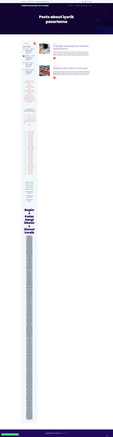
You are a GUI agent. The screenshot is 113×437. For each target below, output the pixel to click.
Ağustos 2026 (30, 131)
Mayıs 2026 (30, 136)
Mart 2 (54, 66)
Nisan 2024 (30, 171)
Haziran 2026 (30, 134)
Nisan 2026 (30, 137)
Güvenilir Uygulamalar (81, 5)
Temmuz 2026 (30, 133)
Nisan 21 (55, 44)
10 (24, 117)
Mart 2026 (30, 139)
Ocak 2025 (30, 157)
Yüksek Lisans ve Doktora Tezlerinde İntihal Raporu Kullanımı (29, 96)
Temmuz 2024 (30, 166)
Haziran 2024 (30, 168)
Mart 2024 (30, 172)
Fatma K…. (28, 69)
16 (34, 117)
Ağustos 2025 (30, 146)
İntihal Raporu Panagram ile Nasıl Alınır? (29, 87)
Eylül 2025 (30, 145)
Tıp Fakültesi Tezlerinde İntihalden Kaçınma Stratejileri (29, 101)
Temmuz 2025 (30, 148)
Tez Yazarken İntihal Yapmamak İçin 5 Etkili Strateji (29, 91)
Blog (90, 5)
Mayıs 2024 (30, 169)
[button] (10, 434)
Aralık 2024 (30, 159)
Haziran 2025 (30, 149)
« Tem (28, 125)
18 (26, 119)
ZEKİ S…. (27, 62)
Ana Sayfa (70, 5)
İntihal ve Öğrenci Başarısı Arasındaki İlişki (30, 50)
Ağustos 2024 (30, 165)
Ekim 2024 (30, 162)
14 (31, 117)
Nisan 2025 (30, 152)
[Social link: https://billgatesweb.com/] (83, 1)
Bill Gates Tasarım (63, 433)
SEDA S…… (27, 49)
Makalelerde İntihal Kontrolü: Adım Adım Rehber (29, 82)
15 (32, 117)
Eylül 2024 (30, 163)
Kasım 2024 (30, 160)
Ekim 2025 (30, 143)
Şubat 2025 (30, 156)
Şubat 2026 (30, 140)
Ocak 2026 (30, 142)
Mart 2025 (30, 154)
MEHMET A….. (28, 55)
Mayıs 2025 (30, 151)
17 (24, 119)
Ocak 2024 (30, 174)
